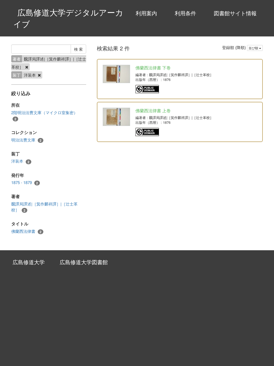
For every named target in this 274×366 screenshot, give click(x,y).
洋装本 (20, 161)
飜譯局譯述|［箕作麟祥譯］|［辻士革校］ (44, 206)
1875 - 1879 (24, 182)
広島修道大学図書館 (84, 262)
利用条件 (185, 13)
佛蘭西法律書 (26, 231)
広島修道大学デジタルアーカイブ (68, 17)
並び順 (254, 48)
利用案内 (146, 13)
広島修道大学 (29, 262)
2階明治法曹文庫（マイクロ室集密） (44, 115)
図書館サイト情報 (235, 13)
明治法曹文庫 (26, 140)
